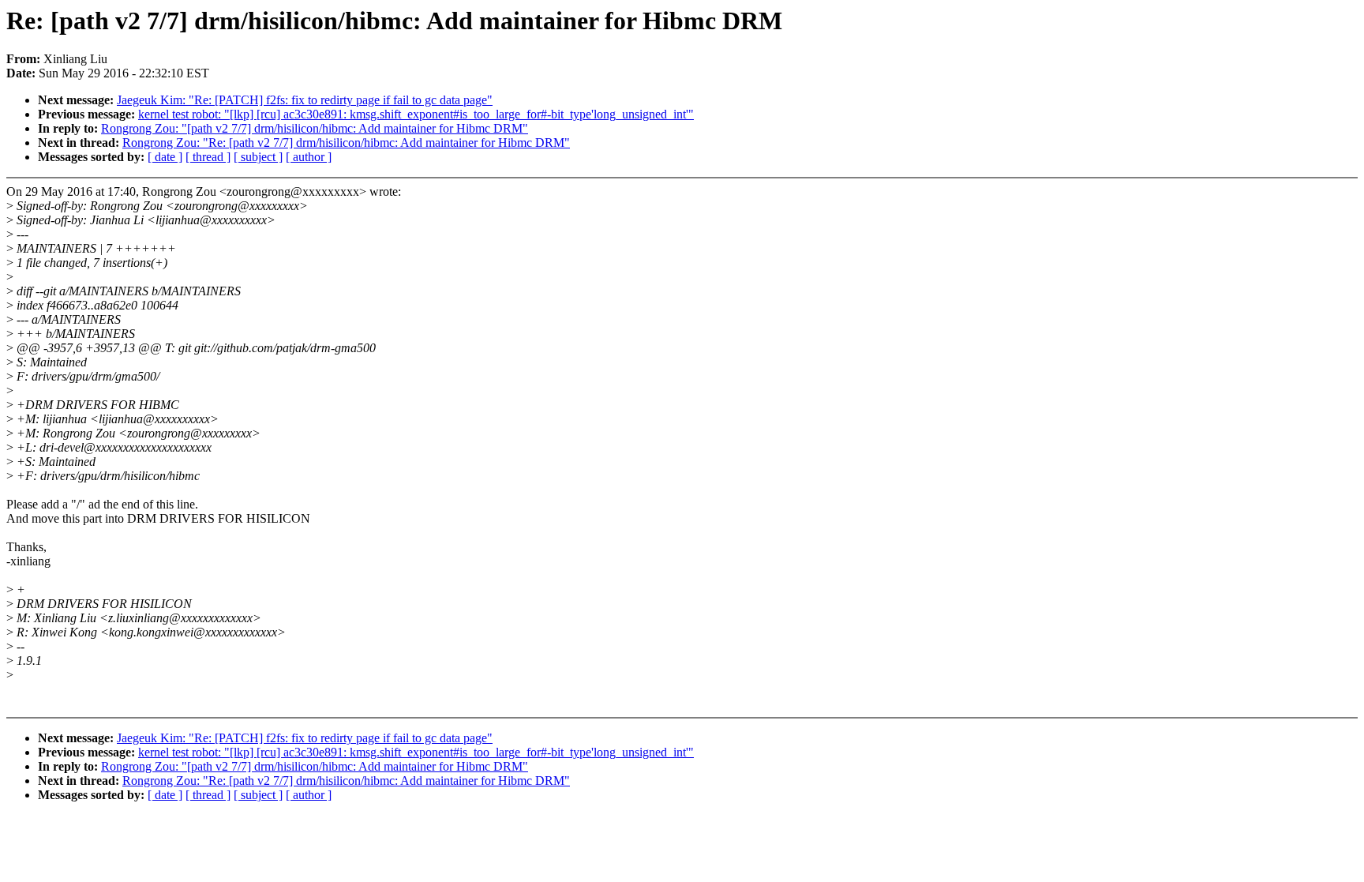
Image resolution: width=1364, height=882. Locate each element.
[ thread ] (207, 156)
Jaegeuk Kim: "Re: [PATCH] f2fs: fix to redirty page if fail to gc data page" (305, 100)
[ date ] (165, 156)
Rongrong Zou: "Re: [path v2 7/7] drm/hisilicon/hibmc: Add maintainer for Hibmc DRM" (346, 142)
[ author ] (309, 156)
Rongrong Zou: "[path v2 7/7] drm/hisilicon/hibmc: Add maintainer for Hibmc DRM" (314, 128)
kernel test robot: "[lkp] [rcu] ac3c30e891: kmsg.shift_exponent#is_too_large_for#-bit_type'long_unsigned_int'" (416, 114)
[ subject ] (258, 156)
